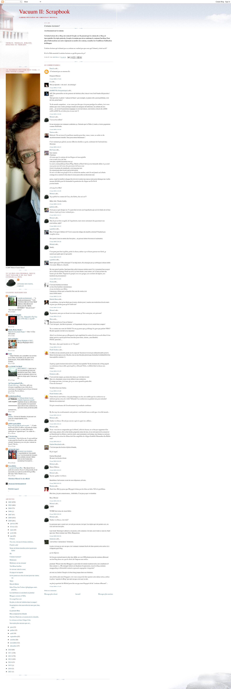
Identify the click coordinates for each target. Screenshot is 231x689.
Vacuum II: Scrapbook (44, 11)
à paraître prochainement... (25, 298)
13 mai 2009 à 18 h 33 (55, 147)
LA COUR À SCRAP (15, 366)
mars (12, 530)
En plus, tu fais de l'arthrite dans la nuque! (23, 602)
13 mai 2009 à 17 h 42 (55, 79)
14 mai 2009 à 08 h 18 (55, 514)
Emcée (52, 68)
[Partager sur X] (76, 57)
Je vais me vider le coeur (18, 569)
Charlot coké (14, 545)
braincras (53, 539)
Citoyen (12, 539)
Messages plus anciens (105, 594)
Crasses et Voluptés (14, 315)
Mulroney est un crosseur (18, 563)
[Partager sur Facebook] (78, 57)
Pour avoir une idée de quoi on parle (18, 425)
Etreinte (10, 416)
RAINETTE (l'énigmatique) (58, 90)
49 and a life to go (13, 385)
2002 (10, 502)
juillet (12, 630)
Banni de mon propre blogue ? (17, 332)
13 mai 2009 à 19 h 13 (55, 226)
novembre (13, 643)
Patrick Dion (54, 299)
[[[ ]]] (10, 353)
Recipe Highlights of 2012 (25, 340)
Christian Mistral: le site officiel (19, 478)
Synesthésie (12, 466)
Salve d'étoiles (13, 338)
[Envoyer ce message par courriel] (71, 57)
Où (11, 553)
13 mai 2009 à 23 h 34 (55, 347)
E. (50, 81)
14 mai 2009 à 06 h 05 (55, 461)
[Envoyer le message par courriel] (68, 57)
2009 (10, 521)
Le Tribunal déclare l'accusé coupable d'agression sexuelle (26, 399)
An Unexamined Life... (15, 383)
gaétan (52, 207)
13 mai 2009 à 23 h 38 (55, 371)
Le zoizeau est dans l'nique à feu (20, 620)
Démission (13, 560)
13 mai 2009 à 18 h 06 (55, 129)
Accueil (77, 594)
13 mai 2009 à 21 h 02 (55, 279)
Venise (52, 132)
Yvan (51, 282)
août (11, 633)
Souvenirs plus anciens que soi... (20, 623)
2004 (10, 508)
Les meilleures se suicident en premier (22, 593)
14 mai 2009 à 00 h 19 (55, 424)
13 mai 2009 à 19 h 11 (55, 215)
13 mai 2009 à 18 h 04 (55, 114)
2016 (10, 668)
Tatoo (11, 581)
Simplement (12, 296)
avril (12, 533)
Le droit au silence (14, 396)
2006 (10, 511)
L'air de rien (12, 436)
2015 (10, 665)
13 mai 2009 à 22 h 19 (55, 316)
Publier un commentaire (50, 590)
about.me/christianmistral (17, 483)
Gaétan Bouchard (55, 444)
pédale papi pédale (14, 423)
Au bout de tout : (13, 449)
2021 (10, 671)
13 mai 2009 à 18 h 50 (55, 191)
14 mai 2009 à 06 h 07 (55, 470)
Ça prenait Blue (15, 610)
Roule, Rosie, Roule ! (15, 330)
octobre (13, 639)
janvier (12, 523)
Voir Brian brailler (15, 566)
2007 (10, 514)
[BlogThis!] (74, 57)
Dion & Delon (14, 584)
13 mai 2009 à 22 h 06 (55, 307)
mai (11, 536)
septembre (13, 636)
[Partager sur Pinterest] (81, 57)
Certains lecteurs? (15, 557)
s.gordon (52, 229)
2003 (10, 505)
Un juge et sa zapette (16, 572)
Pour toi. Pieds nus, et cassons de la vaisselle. (24, 617)
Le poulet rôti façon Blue (15, 468)
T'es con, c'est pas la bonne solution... (22, 542)
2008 (10, 518)
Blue (51, 319)
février (12, 527)
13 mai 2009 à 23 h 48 (55, 391)
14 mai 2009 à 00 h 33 (55, 441)
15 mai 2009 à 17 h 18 (55, 586)
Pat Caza (52, 150)
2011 (10, 653)
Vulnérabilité (12, 438)
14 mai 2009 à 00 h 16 (55, 415)
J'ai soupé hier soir (16, 599)
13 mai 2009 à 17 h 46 (55, 88)
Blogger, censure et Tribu (18, 596)
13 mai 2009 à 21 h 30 (55, 296)
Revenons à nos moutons (25, 451)
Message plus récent (50, 594)
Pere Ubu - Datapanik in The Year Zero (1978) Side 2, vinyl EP (27, 318)
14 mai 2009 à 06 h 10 (55, 483)
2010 (10, 650)
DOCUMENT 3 (23, 368)
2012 (10, 656)
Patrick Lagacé (13, 489)
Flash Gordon (54, 350)
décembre (13, 646)
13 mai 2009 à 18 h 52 (55, 204)
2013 (10, 659)
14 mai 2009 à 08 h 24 (55, 536)
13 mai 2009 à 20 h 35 (55, 257)
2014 (10, 662)
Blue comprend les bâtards (18, 614)
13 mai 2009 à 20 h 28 (55, 241)
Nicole (52, 486)
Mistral (56, 57)
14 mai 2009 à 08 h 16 (55, 501)
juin (11, 627)
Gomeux (52, 374)
